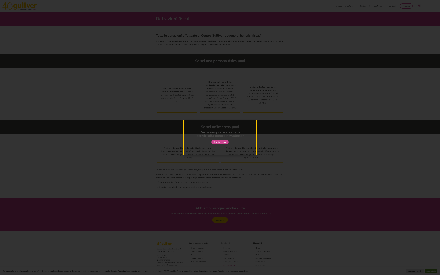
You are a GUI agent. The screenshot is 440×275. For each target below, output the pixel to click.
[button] (220, 142)
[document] (220, 137)
